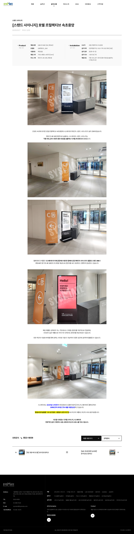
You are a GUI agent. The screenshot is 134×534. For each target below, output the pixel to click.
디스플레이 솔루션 (59, 496)
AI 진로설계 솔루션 (106, 496)
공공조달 (104, 492)
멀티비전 (97, 492)
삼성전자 (111, 492)
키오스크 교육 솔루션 (81, 496)
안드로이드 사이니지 (59, 492)
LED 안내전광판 (89, 492)
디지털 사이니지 (71, 492)
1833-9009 (28, 437)
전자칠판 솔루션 (70, 496)
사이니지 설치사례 (59, 500)
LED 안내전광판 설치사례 (85, 500)
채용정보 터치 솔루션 (94, 496)
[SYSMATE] (8, 4)
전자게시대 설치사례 (121, 500)
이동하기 (49, 520)
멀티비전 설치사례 (98, 500)
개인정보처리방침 (7, 530)
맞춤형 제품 (80, 492)
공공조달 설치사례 (109, 500)
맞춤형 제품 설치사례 (71, 500)
